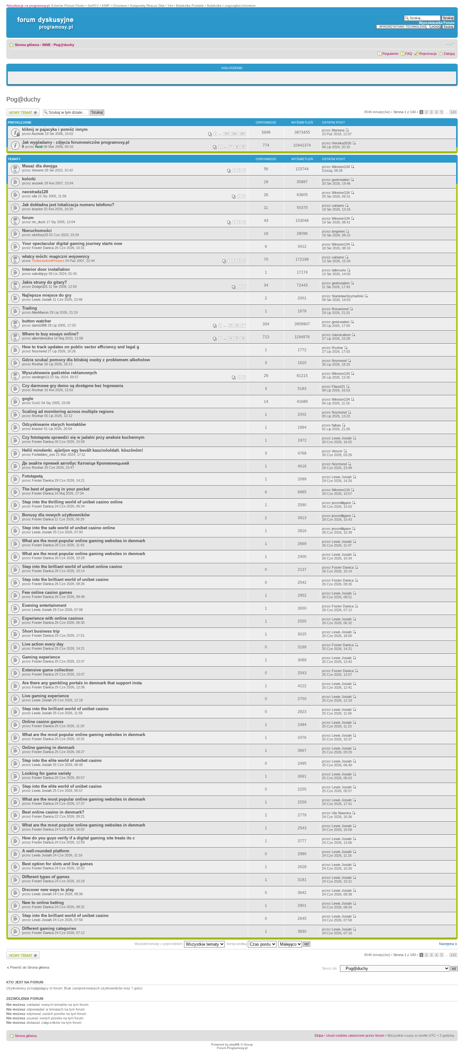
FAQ (408, 53)
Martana (338, 130)
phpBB (234, 1044)
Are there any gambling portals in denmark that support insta (82, 683)
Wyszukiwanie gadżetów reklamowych (59, 372)
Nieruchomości (37, 230)
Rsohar (337, 348)
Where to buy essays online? (50, 334)
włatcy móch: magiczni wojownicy (55, 256)
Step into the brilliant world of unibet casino (65, 579)
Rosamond (340, 309)
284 (234, 134)
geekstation (340, 180)
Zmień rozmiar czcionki (450, 43)
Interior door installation (46, 269)
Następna (446, 944)
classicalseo (341, 335)
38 (236, 146)
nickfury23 (40, 235)
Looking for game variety (46, 773)
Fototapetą (32, 476)
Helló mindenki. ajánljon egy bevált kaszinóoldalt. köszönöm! (82, 450)
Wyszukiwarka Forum (437, 23)
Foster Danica (43, 248)
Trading (29, 308)
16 (236, 325)
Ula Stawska (341, 813)
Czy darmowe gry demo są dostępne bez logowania (72, 385)
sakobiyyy (40, 273)
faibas (336, 425)
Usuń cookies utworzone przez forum (355, 1035)
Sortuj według (237, 944)
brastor (37, 209)
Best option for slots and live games (57, 863)
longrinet (338, 231)
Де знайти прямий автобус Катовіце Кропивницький (75, 463)
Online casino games (42, 721)
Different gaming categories (49, 928)
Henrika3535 (341, 143)
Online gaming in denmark (48, 747)
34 (230, 338)
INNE (46, 45)
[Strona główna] (44, 17)
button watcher (36, 321)
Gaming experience (41, 657)
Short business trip (41, 631)
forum (28, 217)
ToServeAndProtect (48, 261)
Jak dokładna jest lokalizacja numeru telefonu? (68, 204)
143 (453, 112)
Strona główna (27, 45)
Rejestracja (428, 53)
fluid (39, 146)
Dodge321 (40, 286)
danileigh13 (40, 377)
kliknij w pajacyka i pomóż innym (55, 129)
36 (243, 338)
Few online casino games (47, 592)
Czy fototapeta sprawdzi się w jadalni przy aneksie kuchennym (83, 437)
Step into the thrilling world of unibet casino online (72, 502)
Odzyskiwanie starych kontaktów (54, 424)
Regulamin (390, 53)
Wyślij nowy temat (20, 110)
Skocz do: (329, 968)
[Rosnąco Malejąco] (294, 944)
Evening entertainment (44, 605)
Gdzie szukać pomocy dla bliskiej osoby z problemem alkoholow (86, 359)
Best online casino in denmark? (53, 812)
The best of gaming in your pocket (55, 489)
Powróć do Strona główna (29, 967)
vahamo (338, 205)
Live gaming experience (45, 695)
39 (243, 146)
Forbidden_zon (43, 454)
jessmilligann (341, 503)
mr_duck (38, 222)
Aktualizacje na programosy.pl (28, 5)
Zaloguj (449, 53)
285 (242, 134)
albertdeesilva (42, 338)
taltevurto (339, 270)
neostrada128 (35, 191)
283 (226, 134)
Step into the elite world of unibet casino (62, 760)
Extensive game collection (48, 670)
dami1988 (39, 325)
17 (243, 325)
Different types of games (45, 876)
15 (230, 325)
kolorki (29, 179)
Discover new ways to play (48, 889)
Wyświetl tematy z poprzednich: (159, 944)
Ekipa (319, 1035)
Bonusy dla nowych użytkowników (56, 515)
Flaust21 (338, 386)
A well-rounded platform (45, 851)
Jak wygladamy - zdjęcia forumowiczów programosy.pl (75, 142)
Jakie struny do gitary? (44, 282)
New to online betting (43, 902)
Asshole (38, 134)
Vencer (337, 451)
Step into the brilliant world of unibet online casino (72, 566)
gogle (27, 398)
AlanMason (40, 312)
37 (230, 146)
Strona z (404, 112)
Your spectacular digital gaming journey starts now (72, 243)
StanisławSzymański (347, 296)
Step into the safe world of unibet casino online (68, 527)
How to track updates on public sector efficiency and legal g (80, 347)
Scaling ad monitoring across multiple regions (68, 411)
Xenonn (38, 170)
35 (236, 338)
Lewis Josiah (42, 299)
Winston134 (341, 167)
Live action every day (42, 644)
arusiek (37, 183)
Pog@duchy (64, 45)
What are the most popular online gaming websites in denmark (83, 540)
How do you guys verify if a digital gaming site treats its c (78, 838)
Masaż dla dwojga (39, 166)
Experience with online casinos (52, 618)
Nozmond (39, 351)
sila (34, 196)
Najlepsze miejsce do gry (46, 295)
